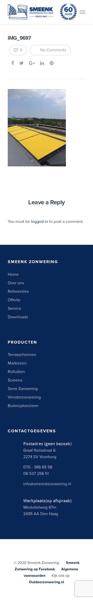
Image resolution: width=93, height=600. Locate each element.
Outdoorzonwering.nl (46, 582)
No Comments (52, 50)
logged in (39, 221)
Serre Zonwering (23, 388)
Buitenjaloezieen (23, 405)
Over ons (16, 283)
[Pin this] (52, 63)
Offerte (14, 300)
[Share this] (13, 63)
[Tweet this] (22, 63)
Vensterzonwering (24, 397)
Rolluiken (16, 371)
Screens (15, 380)
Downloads (18, 317)
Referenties (18, 291)
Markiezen (17, 363)
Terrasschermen (22, 354)
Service (14, 308)
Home (13, 274)
